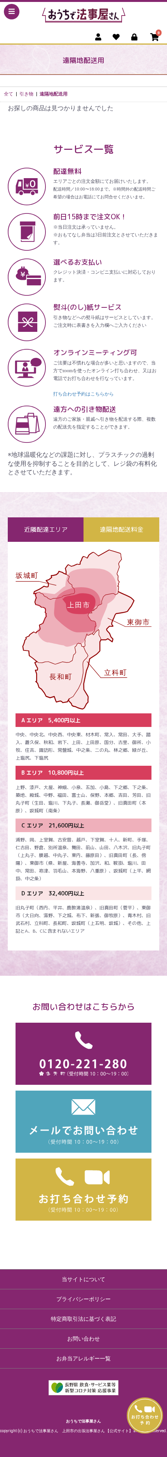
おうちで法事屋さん (83, 1421)
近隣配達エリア (46, 529)
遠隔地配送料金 (121, 529)
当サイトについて (83, 1279)
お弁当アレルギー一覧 (83, 1358)
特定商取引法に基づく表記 (83, 1319)
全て (8, 94)
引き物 (26, 94)
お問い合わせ (83, 1339)
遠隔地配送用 (54, 94)
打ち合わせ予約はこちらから (83, 394)
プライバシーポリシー (83, 1299)
